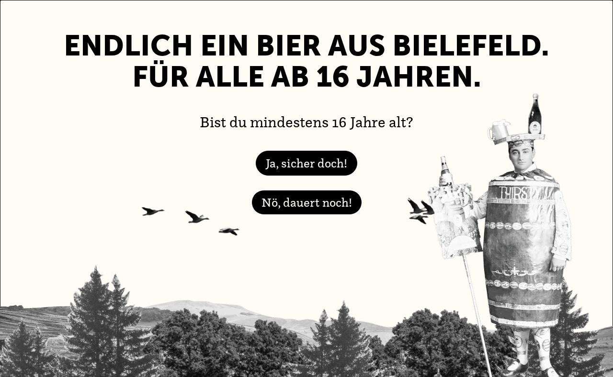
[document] (306, 188)
